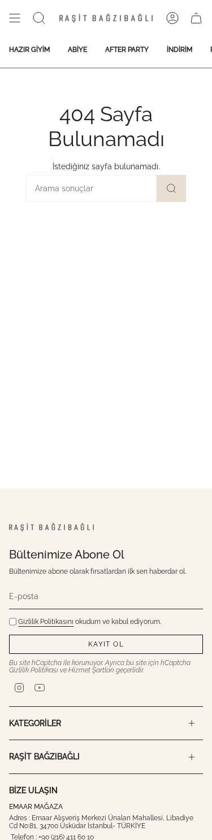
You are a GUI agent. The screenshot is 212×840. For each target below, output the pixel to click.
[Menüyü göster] (14, 18)
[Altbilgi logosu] (51, 527)
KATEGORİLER (35, 723)
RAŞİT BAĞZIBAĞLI (44, 756)
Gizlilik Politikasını (45, 622)
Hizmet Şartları (91, 670)
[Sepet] (196, 18)
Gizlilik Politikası (33, 670)
